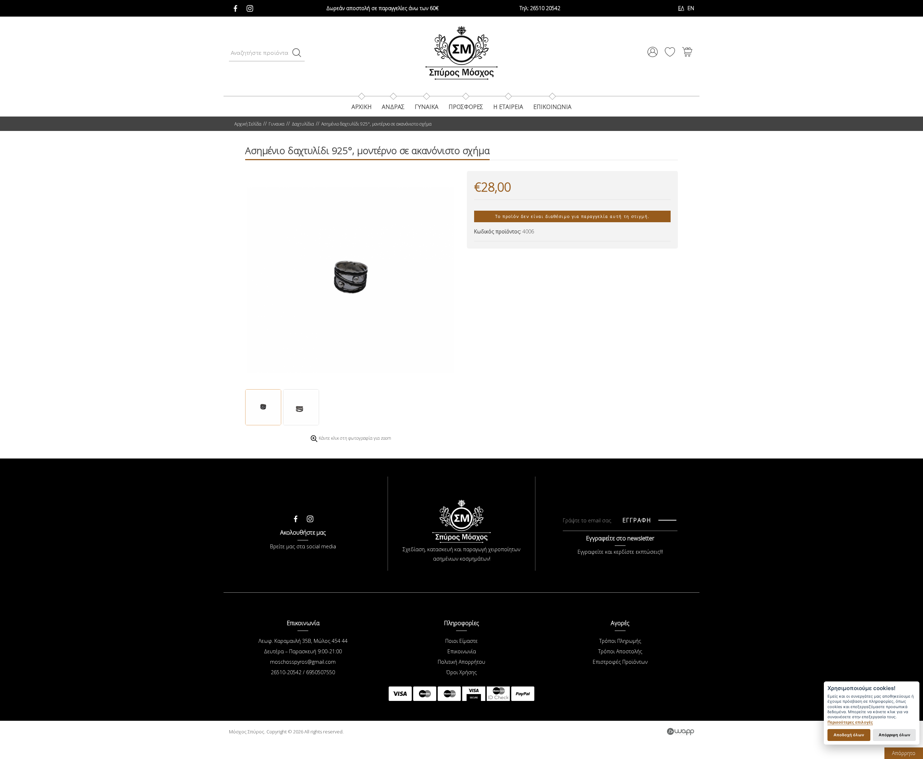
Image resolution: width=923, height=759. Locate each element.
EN (691, 8)
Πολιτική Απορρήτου (461, 661)
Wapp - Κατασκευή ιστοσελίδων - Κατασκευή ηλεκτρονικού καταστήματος (680, 731)
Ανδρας (393, 107)
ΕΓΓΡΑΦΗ (636, 520)
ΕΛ (681, 8)
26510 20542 (540, 8)
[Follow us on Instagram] (249, 6)
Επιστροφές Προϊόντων (620, 661)
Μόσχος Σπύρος (461, 53)
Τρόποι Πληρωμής (620, 640)
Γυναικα (426, 107)
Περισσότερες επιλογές (850, 722)
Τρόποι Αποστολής (620, 651)
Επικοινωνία (461, 651)
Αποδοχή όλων (849, 734)
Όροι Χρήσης (461, 672)
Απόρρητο (903, 753)
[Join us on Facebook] (235, 6)
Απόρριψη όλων (894, 734)
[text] (296, 52)
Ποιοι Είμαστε (461, 640)
